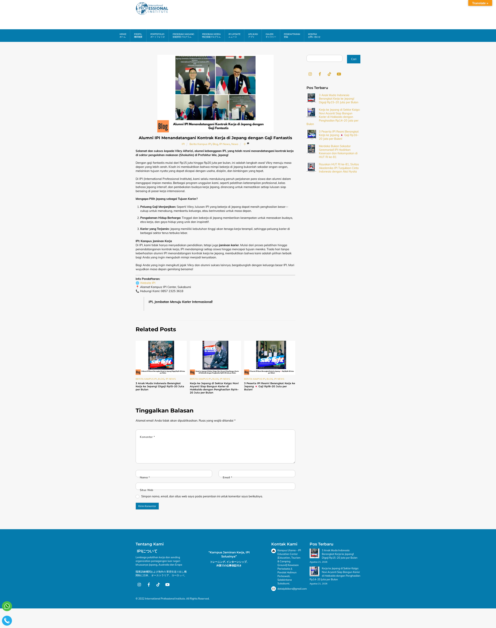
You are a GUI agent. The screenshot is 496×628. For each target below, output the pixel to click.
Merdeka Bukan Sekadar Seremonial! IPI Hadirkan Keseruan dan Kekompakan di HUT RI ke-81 (338, 151)
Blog (215, 144)
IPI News (224, 144)
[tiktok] (329, 73)
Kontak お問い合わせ (314, 35)
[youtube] (339, 73)
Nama (145, 477)
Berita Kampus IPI (200, 144)
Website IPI (147, 283)
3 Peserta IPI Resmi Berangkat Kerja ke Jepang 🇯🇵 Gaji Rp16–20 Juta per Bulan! (269, 386)
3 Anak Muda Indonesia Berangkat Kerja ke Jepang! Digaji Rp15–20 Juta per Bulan (160, 386)
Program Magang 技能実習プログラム (183, 35)
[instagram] (310, 73)
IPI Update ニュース (234, 35)
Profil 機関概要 (138, 35)
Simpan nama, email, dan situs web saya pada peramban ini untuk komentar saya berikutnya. (202, 496)
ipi (183, 144)
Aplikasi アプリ (253, 35)
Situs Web (146, 490)
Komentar (147, 436)
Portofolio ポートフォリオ (157, 35)
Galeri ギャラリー (271, 35)
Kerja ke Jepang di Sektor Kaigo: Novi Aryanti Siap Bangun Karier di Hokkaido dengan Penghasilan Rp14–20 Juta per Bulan (214, 388)
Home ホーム (123, 35)
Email (227, 477)
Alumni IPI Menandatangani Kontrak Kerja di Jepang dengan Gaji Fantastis (215, 137)
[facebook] (320, 73)
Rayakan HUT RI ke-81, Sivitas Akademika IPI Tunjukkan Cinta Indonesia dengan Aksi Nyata (339, 168)
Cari (353, 59)
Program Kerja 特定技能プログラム (211, 35)
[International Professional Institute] (152, 13)
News (234, 144)
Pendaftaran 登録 (292, 35)
